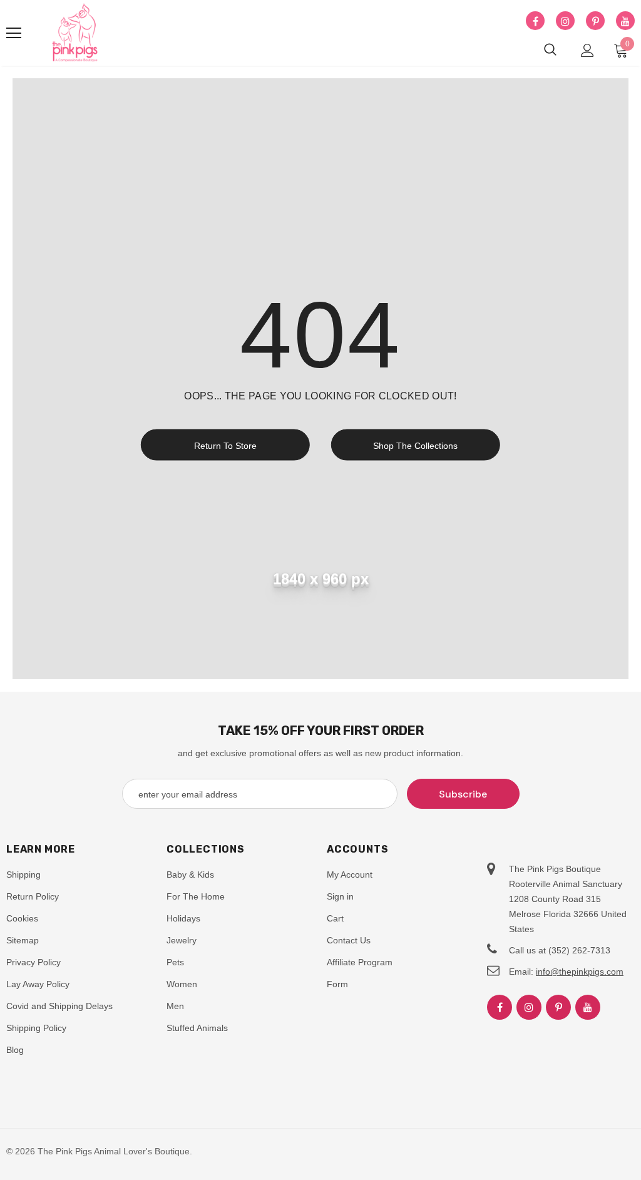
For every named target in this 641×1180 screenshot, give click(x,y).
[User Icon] (587, 50)
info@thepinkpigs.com (579, 972)
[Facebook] (535, 21)
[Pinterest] (595, 21)
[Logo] (75, 33)
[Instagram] (565, 21)
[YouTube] (625, 21)
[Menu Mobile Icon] (13, 33)
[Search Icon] (550, 50)
